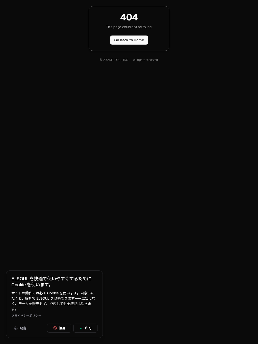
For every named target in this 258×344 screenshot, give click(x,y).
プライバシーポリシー (26, 316)
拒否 (62, 328)
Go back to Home (129, 40)
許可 (88, 328)
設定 (22, 328)
